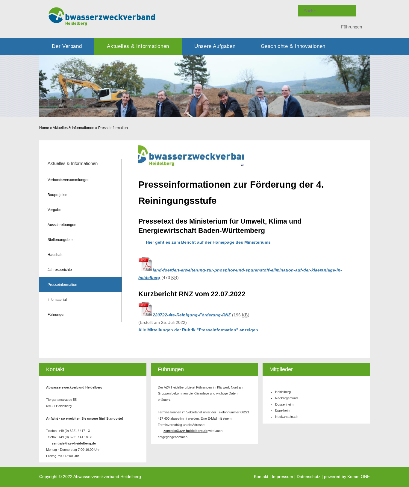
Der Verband (67, 46)
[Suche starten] (357, 12)
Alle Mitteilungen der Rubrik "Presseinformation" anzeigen (198, 329)
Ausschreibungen (62, 225)
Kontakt (261, 476)
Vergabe (54, 210)
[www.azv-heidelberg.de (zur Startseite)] (101, 25)
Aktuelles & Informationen (138, 46)
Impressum (282, 476)
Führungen (351, 26)
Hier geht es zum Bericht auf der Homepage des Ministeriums (208, 242)
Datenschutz (308, 476)
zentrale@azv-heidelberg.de (74, 443)
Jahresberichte (60, 270)
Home (44, 128)
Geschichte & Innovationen (293, 46)
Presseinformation (113, 128)
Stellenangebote (61, 240)
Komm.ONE (358, 476)
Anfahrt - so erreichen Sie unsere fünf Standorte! (84, 418)
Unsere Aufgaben (214, 46)
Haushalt (55, 255)
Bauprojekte (57, 195)
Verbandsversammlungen (69, 180)
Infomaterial (57, 300)
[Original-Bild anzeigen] (191, 164)
